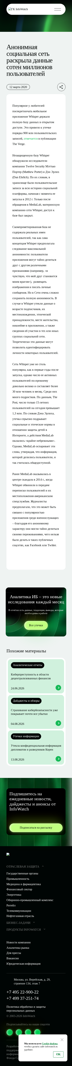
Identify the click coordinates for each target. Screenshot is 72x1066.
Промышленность (17, 878)
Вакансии (12, 958)
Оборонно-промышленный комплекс (29, 900)
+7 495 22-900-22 (22, 992)
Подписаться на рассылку (36, 827)
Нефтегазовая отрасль (20, 916)
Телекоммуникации (18, 910)
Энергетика (13, 894)
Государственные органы (22, 873)
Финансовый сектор (19, 889)
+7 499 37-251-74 (22, 998)
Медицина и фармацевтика (23, 884)
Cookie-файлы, (50, 1043)
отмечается (31, 138)
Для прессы (13, 952)
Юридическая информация (23, 963)
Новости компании (18, 942)
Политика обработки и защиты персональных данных (26, 1008)
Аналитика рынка (17, 947)
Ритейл (11, 905)
